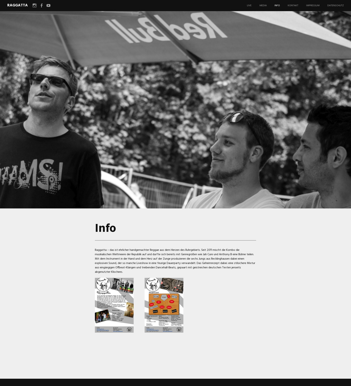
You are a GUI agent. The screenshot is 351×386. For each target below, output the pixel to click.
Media (263, 5)
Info (277, 5)
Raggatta (17, 5)
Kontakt (293, 5)
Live (249, 5)
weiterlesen (78, 133)
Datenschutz (335, 5)
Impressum (313, 5)
